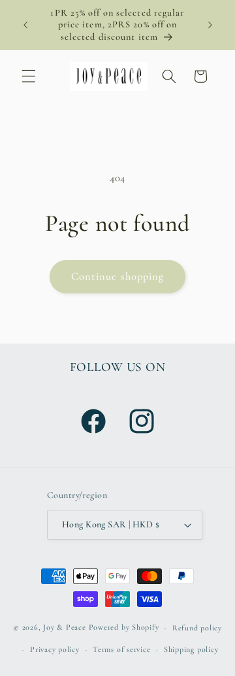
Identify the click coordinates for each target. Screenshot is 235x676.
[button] (28, 76)
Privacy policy (55, 649)
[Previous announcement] (25, 25)
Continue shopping (117, 276)
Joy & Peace (64, 627)
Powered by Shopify (124, 627)
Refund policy (197, 627)
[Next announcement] (210, 25)
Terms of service (121, 649)
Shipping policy (191, 649)
